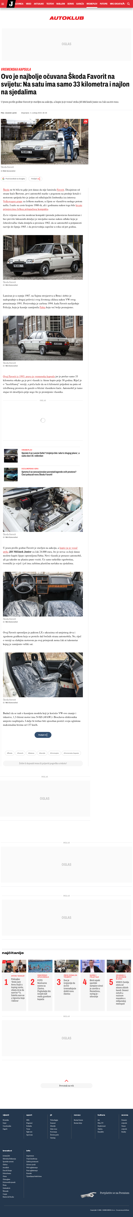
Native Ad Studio (8, 1197)
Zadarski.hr (6, 1188)
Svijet (4, 1123)
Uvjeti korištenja (31, 1159)
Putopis (103, 3)
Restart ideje (78, 1123)
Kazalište (101, 1132)
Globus (5, 1165)
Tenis (28, 1129)
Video (28, 3)
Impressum (30, 1156)
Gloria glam (6, 1179)
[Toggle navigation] (2, 3)
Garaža (80, 3)
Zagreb (5, 1129)
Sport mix (29, 1135)
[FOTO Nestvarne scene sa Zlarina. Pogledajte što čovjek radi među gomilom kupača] (40, 967)
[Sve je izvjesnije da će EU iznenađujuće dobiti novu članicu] (66, 967)
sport (29, 1115)
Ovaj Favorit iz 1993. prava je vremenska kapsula (29, 376)
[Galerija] (44, 141)
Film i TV (100, 1123)
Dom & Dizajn (7, 1171)
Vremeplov (92, 3)
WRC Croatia (116, 3)
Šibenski (5, 1191)
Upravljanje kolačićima (34, 1176)
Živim (4, 1185)
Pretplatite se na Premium (114, 1193)
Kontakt (29, 1173)
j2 (51, 1115)
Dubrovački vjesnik (9, 1182)
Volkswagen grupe (12, 201)
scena (124, 1115)
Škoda (6, 189)
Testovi (50, 3)
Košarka (29, 1126)
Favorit (60, 189)
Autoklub (6, 1168)
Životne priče (54, 1135)
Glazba (100, 1129)
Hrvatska (6, 1120)
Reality (123, 1132)
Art (99, 1120)
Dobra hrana (7, 1173)
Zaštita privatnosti (32, 1162)
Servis (70, 3)
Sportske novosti (8, 1162)
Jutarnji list (6, 1156)
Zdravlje (53, 1126)
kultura (101, 1115)
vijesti (6, 1115)
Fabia (42, 307)
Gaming (52, 1138)
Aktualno (39, 3)
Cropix (5, 1194)
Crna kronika (7, 1126)
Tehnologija (54, 1120)
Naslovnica (17, 3)
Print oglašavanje (32, 1171)
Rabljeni (60, 3)
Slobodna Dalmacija (9, 1159)
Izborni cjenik (30, 1165)
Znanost (53, 1123)
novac (77, 1115)
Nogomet (29, 1123)
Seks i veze (53, 1129)
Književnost (102, 1126)
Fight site (29, 1132)
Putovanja (53, 1132)
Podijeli (34, 179)
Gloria (5, 1176)
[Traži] (128, 4)
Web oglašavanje (32, 1168)
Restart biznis (78, 1120)
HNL (27, 1120)
